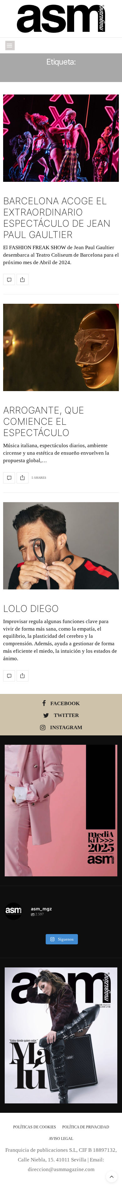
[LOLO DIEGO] (61, 545)
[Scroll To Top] (111, 1176)
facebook (65, 703)
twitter (66, 715)
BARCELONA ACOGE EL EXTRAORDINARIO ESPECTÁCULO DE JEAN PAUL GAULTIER (56, 217)
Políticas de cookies (34, 1127)
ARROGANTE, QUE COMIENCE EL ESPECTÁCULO (43, 421)
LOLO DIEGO (31, 608)
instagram (66, 727)
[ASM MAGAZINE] (61, 19)
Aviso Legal (61, 1138)
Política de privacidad (85, 1127)
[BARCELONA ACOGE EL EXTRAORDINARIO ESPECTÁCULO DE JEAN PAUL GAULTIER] (61, 138)
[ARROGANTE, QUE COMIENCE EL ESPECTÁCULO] (61, 347)
